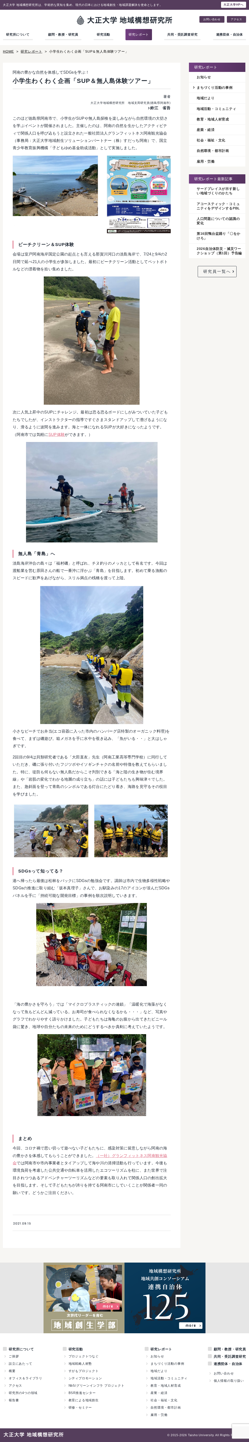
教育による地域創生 (84, 1400)
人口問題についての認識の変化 (218, 221)
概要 (12, 1371)
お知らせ (204, 77)
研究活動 (103, 34)
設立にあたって (20, 1363)
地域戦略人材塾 (80, 1363)
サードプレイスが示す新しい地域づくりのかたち (218, 191)
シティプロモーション (85, 1378)
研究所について (18, 34)
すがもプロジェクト (84, 1371)
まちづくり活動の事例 (215, 87)
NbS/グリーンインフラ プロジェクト (96, 1385)
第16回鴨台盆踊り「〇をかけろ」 (218, 236)
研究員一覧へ (217, 271)
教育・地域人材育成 (213, 119)
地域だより (206, 98)
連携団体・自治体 (229, 34)
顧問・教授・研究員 (63, 34)
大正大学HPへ (233, 4)
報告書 (14, 1400)
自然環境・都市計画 (213, 151)
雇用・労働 (206, 161)
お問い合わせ (212, 19)
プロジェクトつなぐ (84, 1356)
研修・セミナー (80, 1407)
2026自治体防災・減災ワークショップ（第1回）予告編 (219, 251)
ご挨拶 (14, 1356)
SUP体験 (56, 434)
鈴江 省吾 (160, 108)
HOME (8, 51)
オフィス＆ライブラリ (25, 1378)
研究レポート (139, 34)
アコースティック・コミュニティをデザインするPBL (218, 206)
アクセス (236, 19)
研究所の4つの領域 (23, 1393)
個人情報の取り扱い (229, 1381)
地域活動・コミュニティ (216, 109)
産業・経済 (206, 130)
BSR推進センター (82, 1393)
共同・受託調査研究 (182, 34)
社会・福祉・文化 (211, 140)
